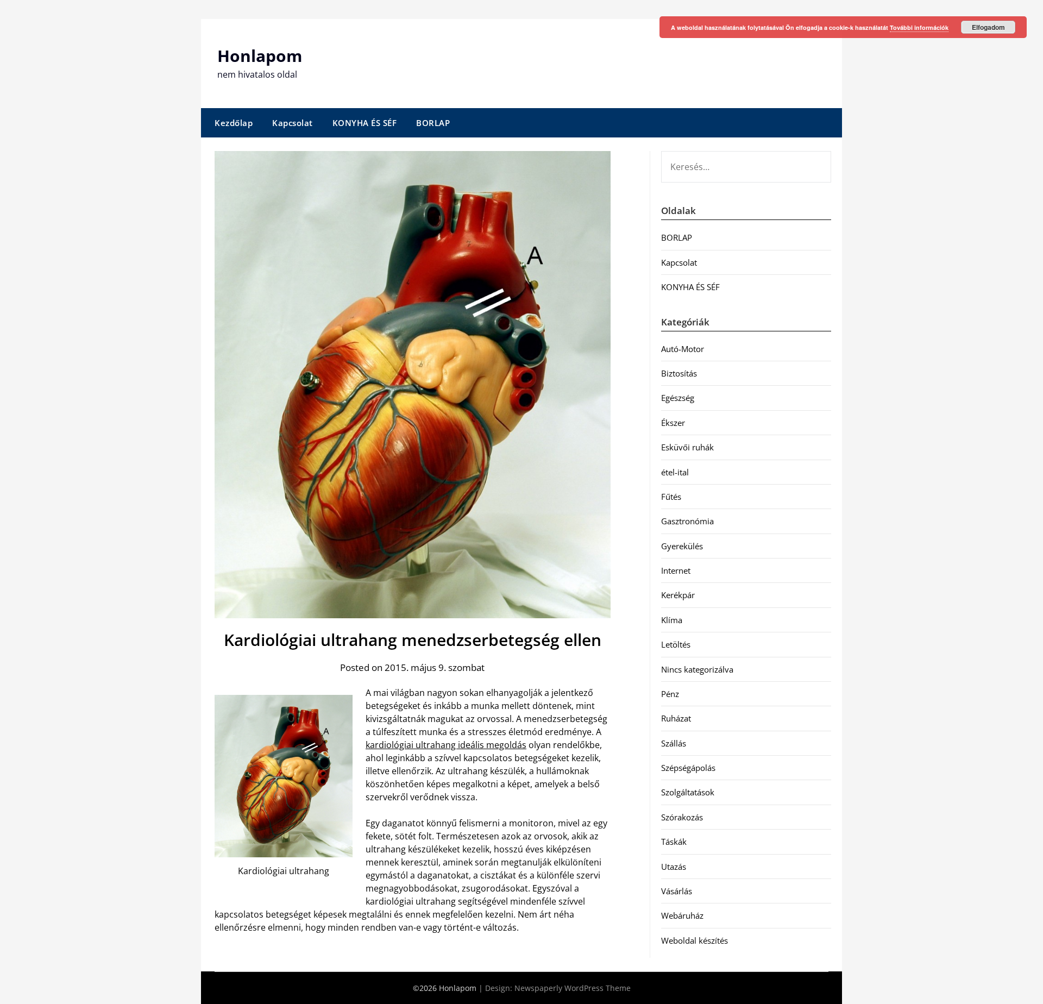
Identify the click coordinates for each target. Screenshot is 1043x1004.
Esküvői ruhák (687, 447)
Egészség (677, 397)
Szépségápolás (688, 767)
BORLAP (433, 122)
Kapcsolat (292, 122)
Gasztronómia (687, 521)
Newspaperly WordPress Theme (572, 988)
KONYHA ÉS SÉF (364, 122)
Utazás (673, 866)
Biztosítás (679, 373)
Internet (675, 570)
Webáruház (682, 915)
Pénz (670, 693)
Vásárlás (676, 891)
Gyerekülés (682, 546)
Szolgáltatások (687, 792)
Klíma (671, 619)
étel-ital (675, 472)
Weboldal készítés (694, 940)
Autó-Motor (682, 348)
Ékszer (673, 422)
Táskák (674, 841)
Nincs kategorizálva (697, 669)
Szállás (673, 743)
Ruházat (676, 718)
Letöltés (675, 644)
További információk (919, 27)
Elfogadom (988, 27)
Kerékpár (678, 594)
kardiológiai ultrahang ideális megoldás (446, 745)
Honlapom (259, 56)
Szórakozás (682, 817)
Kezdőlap (234, 122)
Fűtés (671, 496)
